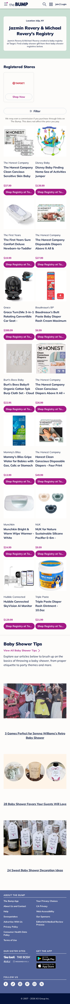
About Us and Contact (15, 906)
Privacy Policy (11, 926)
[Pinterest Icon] (27, 984)
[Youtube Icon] (34, 984)
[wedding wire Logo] (21, 961)
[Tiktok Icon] (13, 984)
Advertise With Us (13, 921)
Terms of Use (10, 940)
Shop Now (19, 96)
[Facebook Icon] (6, 984)
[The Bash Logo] (24, 957)
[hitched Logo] (7, 961)
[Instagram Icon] (20, 984)
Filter (37, 111)
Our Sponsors (43, 916)
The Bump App (11, 901)
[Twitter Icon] (41, 984)
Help (6, 911)
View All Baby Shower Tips (20, 650)
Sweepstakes (11, 916)
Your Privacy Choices (47, 901)
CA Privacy (42, 906)
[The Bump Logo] (18, 4)
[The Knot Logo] (9, 957)
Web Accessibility (45, 911)
